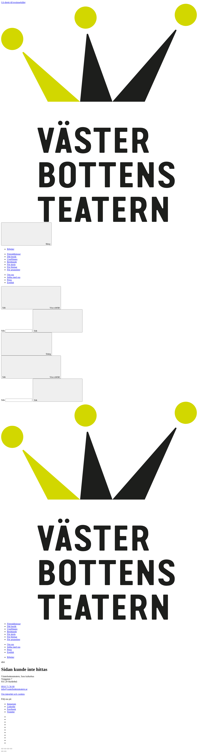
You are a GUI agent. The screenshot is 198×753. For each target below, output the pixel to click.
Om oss (10, 274)
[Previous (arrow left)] (2, 751)
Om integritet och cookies (13, 694)
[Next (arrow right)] (5, 751)
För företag (12, 267)
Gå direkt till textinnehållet (13, 2)
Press (9, 280)
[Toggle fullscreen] (8, 748)
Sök (3, 331)
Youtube (11, 712)
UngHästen (12, 259)
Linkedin (11, 706)
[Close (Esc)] (2, 748)
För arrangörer (13, 269)
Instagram (11, 704)
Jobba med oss (13, 277)
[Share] (5, 748)
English (10, 282)
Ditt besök (11, 256)
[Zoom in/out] (11, 748)
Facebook (11, 709)
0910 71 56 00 (7, 686)
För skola (11, 264)
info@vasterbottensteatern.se (14, 689)
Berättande (12, 262)
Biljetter (10, 249)
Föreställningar (14, 254)
